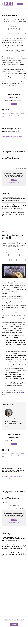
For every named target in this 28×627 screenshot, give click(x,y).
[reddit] (16, 33)
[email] (18, 33)
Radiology (4, 12)
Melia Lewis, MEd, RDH (14, 249)
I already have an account (14, 182)
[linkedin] (11, 33)
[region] (14, 165)
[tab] (5, 162)
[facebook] (9, 33)
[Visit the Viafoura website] (23, 168)
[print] (25, 33)
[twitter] (14, 33)
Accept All (14, 624)
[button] (3, 4)
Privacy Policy (22, 620)
